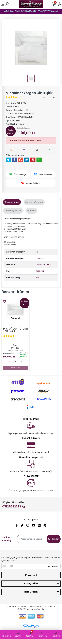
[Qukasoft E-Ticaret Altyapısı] (31, 626)
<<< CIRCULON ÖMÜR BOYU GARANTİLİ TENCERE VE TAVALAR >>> (31, 11)
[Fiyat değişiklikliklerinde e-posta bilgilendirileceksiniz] (50, 150)
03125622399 (12, 506)
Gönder (55, 539)
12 (37, 251)
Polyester (40, 258)
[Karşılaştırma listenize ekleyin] (37, 150)
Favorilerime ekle (16, 155)
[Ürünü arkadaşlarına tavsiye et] (24, 150)
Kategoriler (31, 583)
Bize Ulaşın (31, 591)
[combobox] (5, 566)
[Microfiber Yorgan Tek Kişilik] (15, 312)
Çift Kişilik (40, 271)
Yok (37, 277)
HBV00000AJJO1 (43, 264)
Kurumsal (31, 575)
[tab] (12, 202)
